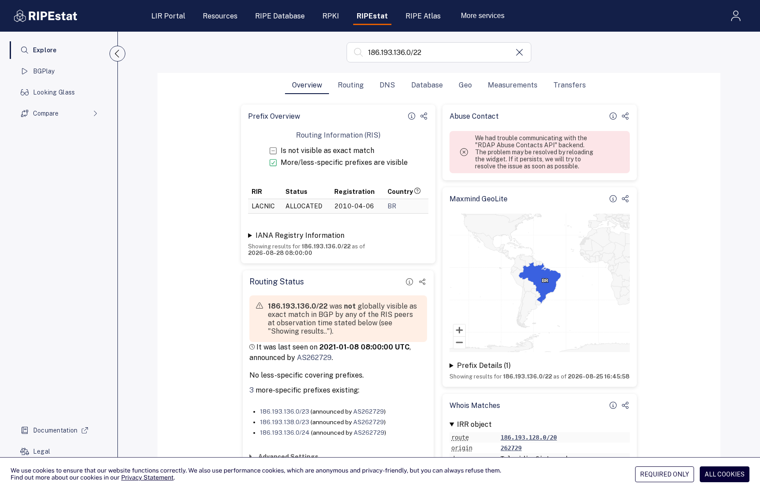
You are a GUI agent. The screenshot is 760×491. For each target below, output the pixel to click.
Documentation (55, 430)
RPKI (330, 16)
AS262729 (314, 357)
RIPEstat (372, 16)
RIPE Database (280, 16)
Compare (45, 113)
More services (482, 15)
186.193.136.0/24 (285, 432)
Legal (41, 451)
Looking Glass (54, 92)
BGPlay (44, 71)
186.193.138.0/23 (284, 422)
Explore (45, 50)
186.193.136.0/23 (284, 411)
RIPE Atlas (423, 16)
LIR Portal (168, 16)
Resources (220, 16)
